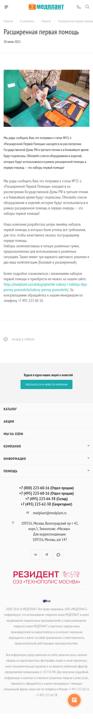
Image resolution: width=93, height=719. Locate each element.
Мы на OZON (13, 433)
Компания (12, 446)
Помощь (11, 471)
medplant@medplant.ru (50, 512)
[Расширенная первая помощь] (46, 98)
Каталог (10, 409)
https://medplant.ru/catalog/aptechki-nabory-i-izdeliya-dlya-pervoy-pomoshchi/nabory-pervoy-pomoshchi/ (46, 287)
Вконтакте (35, 554)
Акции (9, 421)
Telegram (46, 554)
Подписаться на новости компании (47, 384)
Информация (15, 458)
